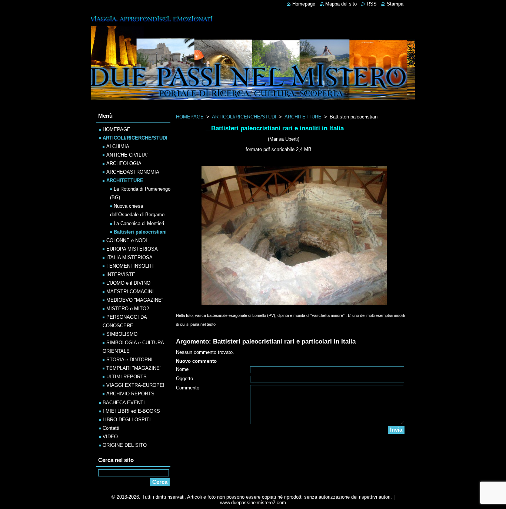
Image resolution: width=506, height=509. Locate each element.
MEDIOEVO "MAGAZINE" (134, 300)
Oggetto (184, 378)
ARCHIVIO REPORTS (130, 393)
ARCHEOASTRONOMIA (132, 172)
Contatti (111, 428)
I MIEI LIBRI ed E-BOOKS (131, 411)
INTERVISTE (120, 274)
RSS (372, 4)
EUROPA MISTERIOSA (132, 249)
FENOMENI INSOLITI (130, 266)
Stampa (395, 4)
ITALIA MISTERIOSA (129, 257)
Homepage (303, 4)
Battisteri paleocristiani (140, 232)
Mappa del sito (341, 4)
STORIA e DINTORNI (129, 359)
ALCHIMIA (117, 146)
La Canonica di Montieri (139, 223)
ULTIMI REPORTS (126, 376)
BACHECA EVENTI (124, 402)
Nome (182, 369)
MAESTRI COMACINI (130, 291)
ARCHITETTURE (303, 117)
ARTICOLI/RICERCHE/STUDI (244, 117)
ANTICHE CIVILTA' (126, 155)
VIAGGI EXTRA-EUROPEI (135, 385)
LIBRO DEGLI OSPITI (127, 419)
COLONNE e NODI (126, 240)
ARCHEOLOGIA (124, 163)
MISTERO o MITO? (127, 308)
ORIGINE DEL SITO (125, 445)
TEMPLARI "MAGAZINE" (134, 368)
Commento (187, 388)
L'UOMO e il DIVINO (128, 283)
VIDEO (110, 436)
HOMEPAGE (190, 117)
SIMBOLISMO (121, 334)
